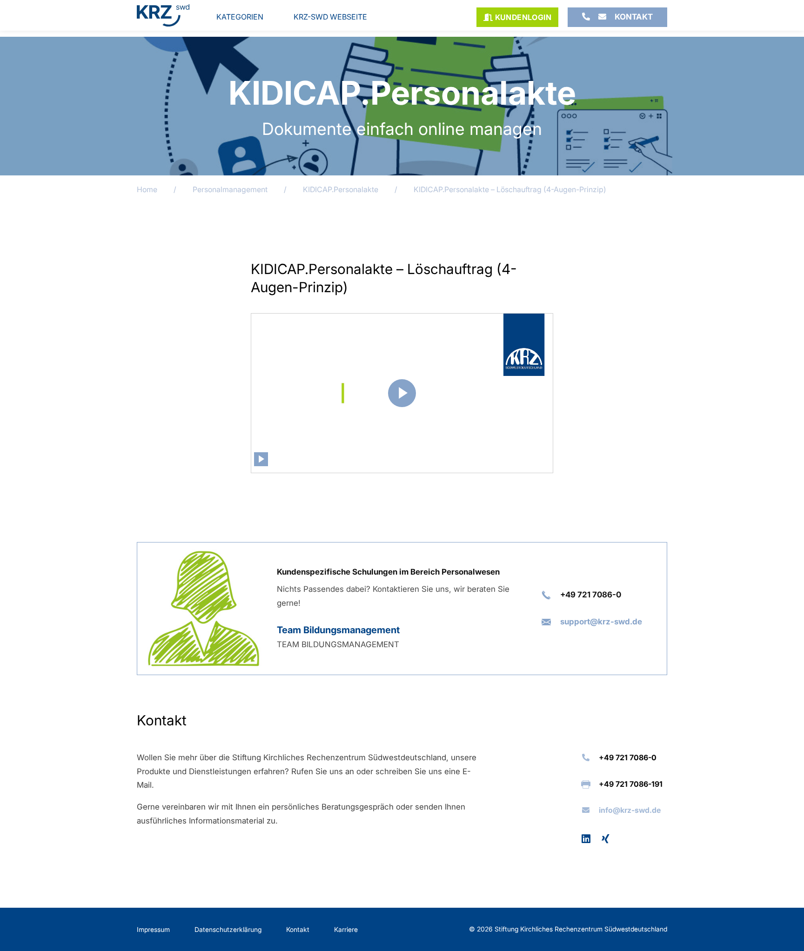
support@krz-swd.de (601, 621)
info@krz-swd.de (630, 810)
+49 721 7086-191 (631, 784)
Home (147, 189)
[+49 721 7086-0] (586, 17)
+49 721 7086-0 (590, 594)
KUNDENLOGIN (522, 17)
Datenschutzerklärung (227, 929)
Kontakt (634, 16)
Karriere (346, 929)
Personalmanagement (230, 189)
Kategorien (239, 16)
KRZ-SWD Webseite (330, 16)
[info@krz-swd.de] (602, 17)
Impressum (153, 929)
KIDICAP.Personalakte (340, 189)
